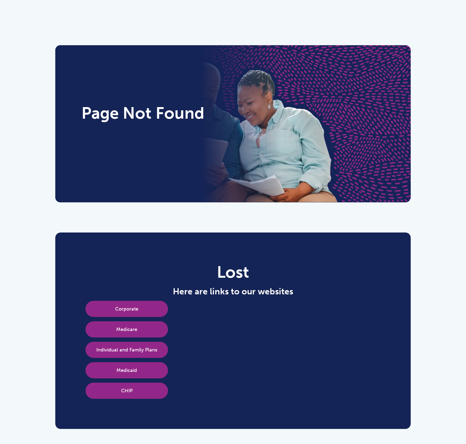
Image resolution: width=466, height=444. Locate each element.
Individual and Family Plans (126, 350)
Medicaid (126, 370)
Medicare (126, 329)
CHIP (127, 391)
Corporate (126, 309)
